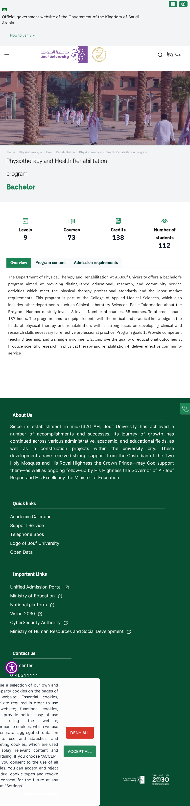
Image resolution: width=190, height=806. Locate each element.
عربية (178, 54)
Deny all (80, 732)
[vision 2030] (160, 779)
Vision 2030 (22, 613)
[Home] (74, 54)
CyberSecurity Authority (35, 622)
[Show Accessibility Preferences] (12, 667)
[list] (7, 54)
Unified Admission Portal (36, 587)
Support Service (27, 525)
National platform (28, 604)
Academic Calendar (30, 516)
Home (11, 152)
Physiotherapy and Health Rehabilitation (47, 152)
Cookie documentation (40, 794)
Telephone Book (27, 534)
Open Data (21, 552)
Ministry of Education (32, 595)
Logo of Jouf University (34, 543)
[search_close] (159, 54)
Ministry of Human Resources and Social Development (67, 631)
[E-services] (173, 4)
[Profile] (183, 4)
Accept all (80, 751)
